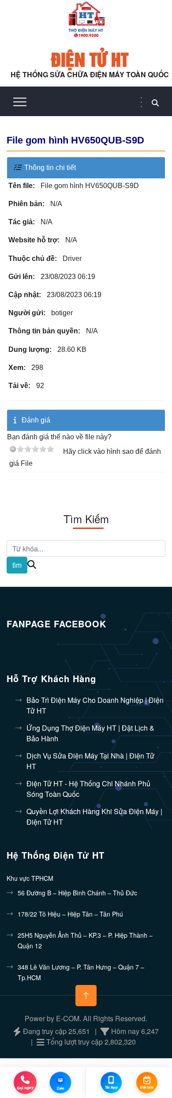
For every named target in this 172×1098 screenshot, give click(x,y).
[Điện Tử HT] (86, 20)
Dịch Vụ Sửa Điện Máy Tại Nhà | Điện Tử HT (90, 761)
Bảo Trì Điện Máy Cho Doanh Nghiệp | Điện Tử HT (95, 705)
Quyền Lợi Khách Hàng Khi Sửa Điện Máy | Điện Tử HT (94, 816)
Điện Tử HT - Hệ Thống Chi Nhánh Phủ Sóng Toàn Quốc (88, 788)
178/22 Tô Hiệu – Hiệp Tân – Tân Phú (70, 913)
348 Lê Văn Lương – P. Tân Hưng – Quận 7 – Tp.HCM (81, 972)
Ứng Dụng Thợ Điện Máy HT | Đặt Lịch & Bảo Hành (90, 733)
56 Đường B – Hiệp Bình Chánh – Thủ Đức (77, 892)
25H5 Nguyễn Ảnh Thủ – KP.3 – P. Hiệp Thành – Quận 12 (85, 940)
